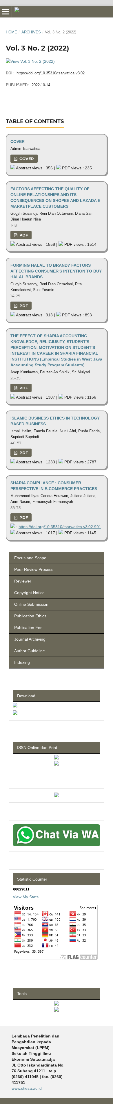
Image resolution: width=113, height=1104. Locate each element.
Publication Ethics (29, 616)
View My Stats (26, 897)
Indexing (21, 662)
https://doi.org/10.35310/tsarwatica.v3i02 (51, 73)
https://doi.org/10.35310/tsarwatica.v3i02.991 (60, 526)
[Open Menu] (6, 11)
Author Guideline (29, 650)
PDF (23, 235)
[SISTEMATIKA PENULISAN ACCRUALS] (15, 706)
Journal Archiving (29, 639)
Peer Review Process (33, 569)
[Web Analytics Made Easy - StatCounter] (21, 890)
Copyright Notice (29, 592)
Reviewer (22, 581)
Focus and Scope (29, 557)
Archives (31, 32)
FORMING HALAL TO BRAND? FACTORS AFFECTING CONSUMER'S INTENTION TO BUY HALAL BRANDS (56, 271)
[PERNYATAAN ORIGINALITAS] (15, 713)
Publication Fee (28, 627)
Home (11, 32)
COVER (17, 141)
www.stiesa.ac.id (27, 1088)
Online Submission (30, 604)
